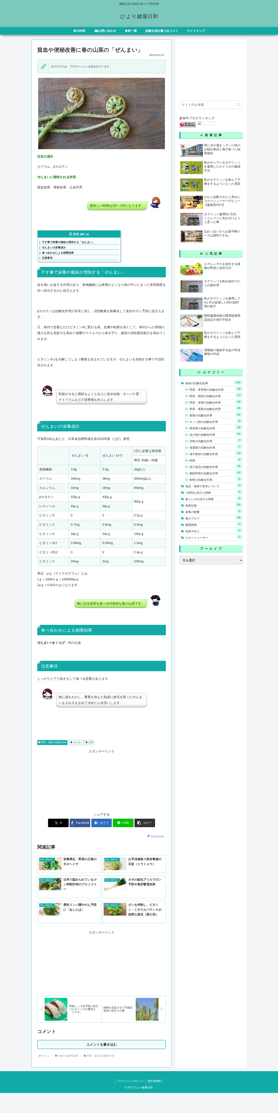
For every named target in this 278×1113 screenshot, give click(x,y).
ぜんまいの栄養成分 (54, 247)
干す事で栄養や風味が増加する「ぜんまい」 (68, 242)
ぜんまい (77, 742)
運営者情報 (154, 1081)
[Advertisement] (69, 780)
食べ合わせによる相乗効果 (58, 252)
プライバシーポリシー (130, 1081)
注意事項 (47, 257)
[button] (144, 823)
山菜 (90, 742)
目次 (76, 234)
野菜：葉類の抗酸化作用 (53, 742)
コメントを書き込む (101, 1044)
